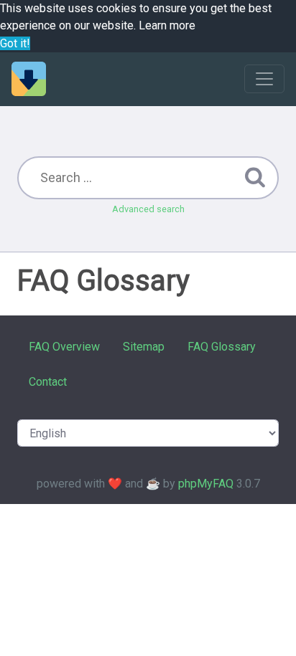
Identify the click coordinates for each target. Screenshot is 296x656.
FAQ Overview (64, 346)
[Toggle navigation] (264, 79)
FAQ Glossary (222, 346)
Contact (48, 382)
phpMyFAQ (205, 483)
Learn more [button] (167, 25)
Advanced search (148, 209)
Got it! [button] (15, 43)
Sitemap (144, 346)
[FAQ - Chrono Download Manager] (28, 79)
